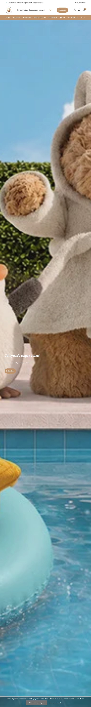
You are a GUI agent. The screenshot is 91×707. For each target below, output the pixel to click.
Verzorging (52, 17)
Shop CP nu (10, 371)
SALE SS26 (85, 17)
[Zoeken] (50, 10)
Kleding (7, 17)
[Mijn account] (75, 10)
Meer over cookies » (56, 703)
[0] (83, 10)
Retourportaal (22, 10)
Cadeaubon (33, 10)
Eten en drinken (40, 17)
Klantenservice (80, 3)
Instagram (62, 10)
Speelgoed (27, 17)
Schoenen (16, 17)
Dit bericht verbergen (36, 703)
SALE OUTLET (73, 17)
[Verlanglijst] (79, 10)
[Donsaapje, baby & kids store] (9, 10)
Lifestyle (62, 17)
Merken (42, 10)
